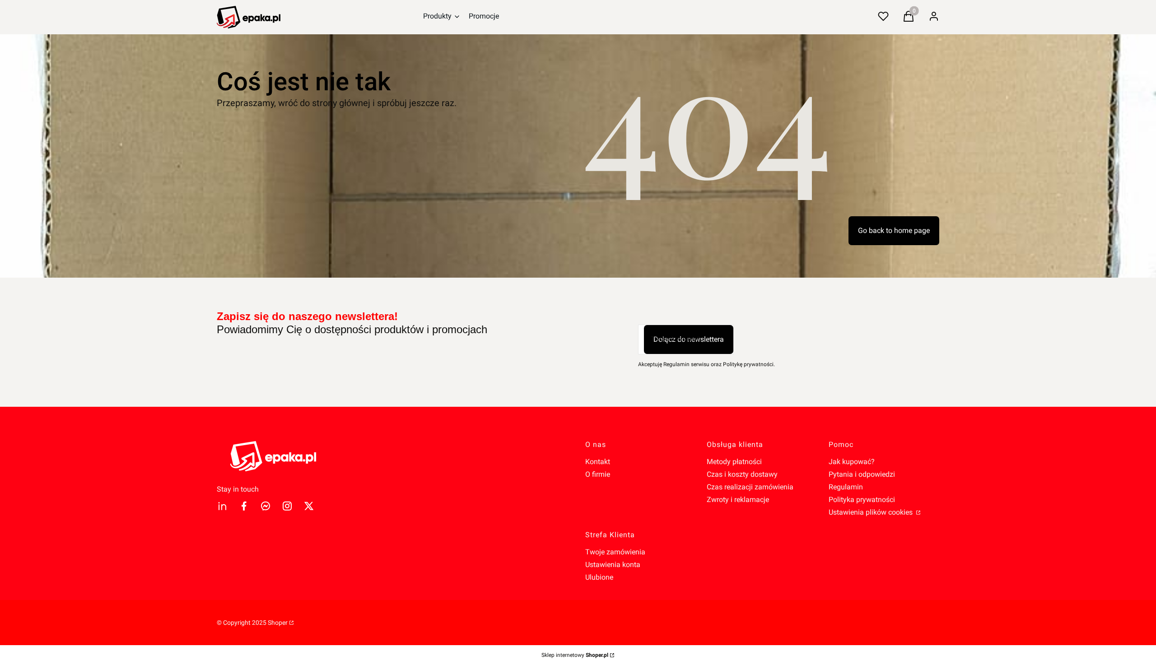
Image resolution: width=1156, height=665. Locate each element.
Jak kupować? (852, 461)
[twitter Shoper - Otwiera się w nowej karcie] (308, 506)
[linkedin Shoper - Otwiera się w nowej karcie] (222, 506)
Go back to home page (894, 230)
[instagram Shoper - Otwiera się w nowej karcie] (287, 506)
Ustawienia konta (612, 564)
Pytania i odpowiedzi (862, 474)
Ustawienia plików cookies (871, 512)
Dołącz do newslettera (688, 339)
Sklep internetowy (574, 655)
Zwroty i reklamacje (738, 499)
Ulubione (599, 577)
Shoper (278, 622)
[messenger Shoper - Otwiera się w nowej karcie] (265, 506)
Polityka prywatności (862, 499)
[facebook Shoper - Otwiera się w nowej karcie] (243, 506)
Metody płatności (734, 461)
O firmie (597, 474)
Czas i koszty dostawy (742, 474)
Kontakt (597, 461)
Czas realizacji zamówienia (750, 487)
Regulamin (846, 487)
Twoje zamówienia (615, 552)
